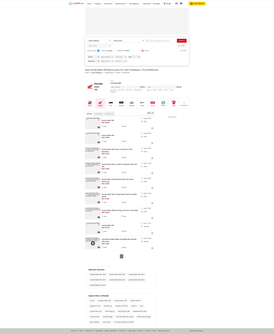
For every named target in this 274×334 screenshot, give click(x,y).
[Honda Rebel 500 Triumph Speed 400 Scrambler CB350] (93, 198)
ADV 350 (129, 90)
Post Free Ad (89, 331)
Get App (168, 3)
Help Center (132, 331)
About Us (74, 331)
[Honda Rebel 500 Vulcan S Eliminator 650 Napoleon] (93, 153)
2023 (166, 90)
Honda (118, 73)
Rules (81, 331)
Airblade (113, 92)
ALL (89, 114)
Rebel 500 (126, 73)
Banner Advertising (110, 331)
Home (87, 73)
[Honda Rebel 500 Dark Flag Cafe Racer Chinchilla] (93, 213)
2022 (172, 90)
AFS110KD (137, 90)
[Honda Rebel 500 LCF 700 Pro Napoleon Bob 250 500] (93, 168)
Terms (147, 331)
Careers (140, 331)
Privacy (154, 331)
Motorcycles (109, 73)
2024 (160, 90)
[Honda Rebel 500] (93, 123)
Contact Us (122, 331)
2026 (148, 90)
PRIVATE (98, 114)
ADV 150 (112, 90)
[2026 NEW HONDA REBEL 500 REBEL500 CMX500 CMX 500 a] (93, 243)
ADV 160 (121, 90)
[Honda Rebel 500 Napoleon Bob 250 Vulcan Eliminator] (93, 183)
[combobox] (161, 41)
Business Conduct (164, 331)
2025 (154, 90)
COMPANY (109, 114)
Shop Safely (98, 331)
